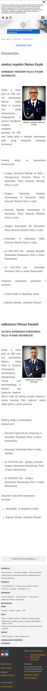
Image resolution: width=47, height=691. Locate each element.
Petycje (4, 610)
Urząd (3, 606)
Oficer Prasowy (7, 636)
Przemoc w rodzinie (9, 589)
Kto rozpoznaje (21, 597)
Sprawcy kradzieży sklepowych (13, 599)
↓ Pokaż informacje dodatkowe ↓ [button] (23, 559)
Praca (3, 614)
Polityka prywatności (30, 678)
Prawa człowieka (36, 572)
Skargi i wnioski (15, 610)
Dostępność (5, 643)
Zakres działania (8, 578)
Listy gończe (34, 597)
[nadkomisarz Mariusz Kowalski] (34, 362)
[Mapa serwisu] (6, 17)
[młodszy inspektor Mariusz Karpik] (34, 103)
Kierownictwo (28, 39)
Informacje (17, 39)
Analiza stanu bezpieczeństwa (27, 586)
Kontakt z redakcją (6, 668)
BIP (24, 610)
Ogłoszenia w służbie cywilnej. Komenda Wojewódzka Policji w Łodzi (21, 622)
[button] (43, 17)
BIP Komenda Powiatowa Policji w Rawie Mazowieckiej (38, 656)
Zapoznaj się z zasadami (31, 674)
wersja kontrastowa (6, 686)
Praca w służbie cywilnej (10, 618)
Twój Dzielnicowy (8, 586)
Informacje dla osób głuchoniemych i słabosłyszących (21, 575)
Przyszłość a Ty (24, 589)
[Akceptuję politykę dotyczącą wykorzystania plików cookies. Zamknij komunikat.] (44, 2)
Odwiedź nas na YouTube (2, 654)
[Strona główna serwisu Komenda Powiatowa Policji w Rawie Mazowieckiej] (3, 17)
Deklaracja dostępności (8, 675)
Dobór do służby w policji (30, 618)
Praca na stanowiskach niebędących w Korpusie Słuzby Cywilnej (22, 627)
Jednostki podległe (20, 572)
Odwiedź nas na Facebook (6, 654)
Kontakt (4, 632)
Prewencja (5, 582)
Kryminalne (5, 593)
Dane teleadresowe (22, 636)
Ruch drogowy (6, 603)
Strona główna (6, 39)
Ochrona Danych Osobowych (12, 640)
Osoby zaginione (8, 597)
